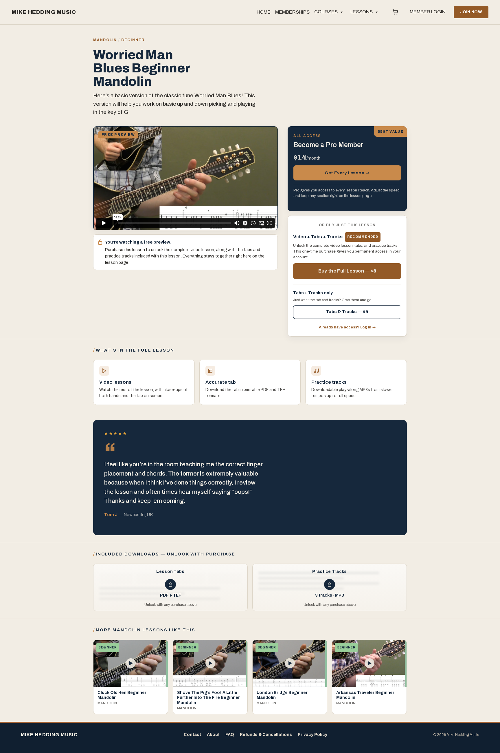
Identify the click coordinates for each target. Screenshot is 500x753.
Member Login (428, 11)
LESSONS (361, 11)
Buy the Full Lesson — (347, 270)
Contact (192, 734)
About (213, 734)
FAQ (229, 734)
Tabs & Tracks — (347, 312)
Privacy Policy (312, 734)
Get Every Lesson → (347, 173)
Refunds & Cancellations (266, 734)
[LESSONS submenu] (377, 12)
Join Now (471, 12)
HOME (264, 12)
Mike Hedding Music (44, 12)
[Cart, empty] (395, 12)
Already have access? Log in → (347, 327)
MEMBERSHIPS (292, 12)
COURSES (326, 11)
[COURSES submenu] (342, 12)
